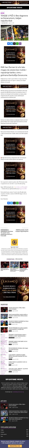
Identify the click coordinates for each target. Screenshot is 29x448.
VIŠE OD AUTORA (18, 259)
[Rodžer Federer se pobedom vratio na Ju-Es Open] (4, 365)
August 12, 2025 (23, 188)
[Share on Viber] (20, 43)
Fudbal (7, 10)
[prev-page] (13, 273)
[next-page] (15, 273)
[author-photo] (14, 242)
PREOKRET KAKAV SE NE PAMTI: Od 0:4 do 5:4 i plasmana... (18, 342)
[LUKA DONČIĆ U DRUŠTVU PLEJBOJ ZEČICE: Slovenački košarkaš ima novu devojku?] (4, 359)
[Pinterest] (16, 394)
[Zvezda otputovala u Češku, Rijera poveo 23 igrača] (5, 265)
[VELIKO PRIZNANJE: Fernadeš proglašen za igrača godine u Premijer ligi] (24, 265)
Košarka (10, 359)
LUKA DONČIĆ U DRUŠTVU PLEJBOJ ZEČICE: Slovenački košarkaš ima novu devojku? (18, 356)
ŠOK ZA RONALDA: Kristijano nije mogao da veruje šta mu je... (18, 348)
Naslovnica (2, 10)
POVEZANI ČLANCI (10, 259)
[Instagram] (13, 394)
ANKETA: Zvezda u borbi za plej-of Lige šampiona (22, 230)
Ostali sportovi (11, 337)
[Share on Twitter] (14, 43)
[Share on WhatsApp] (17, 43)
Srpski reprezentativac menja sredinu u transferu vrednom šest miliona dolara (14, 270)
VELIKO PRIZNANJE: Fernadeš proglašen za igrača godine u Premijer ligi (24, 270)
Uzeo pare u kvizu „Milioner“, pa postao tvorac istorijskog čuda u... (18, 369)
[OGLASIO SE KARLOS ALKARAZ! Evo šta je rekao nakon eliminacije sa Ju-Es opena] (4, 323)
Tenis (10, 324)
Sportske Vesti (5, 22)
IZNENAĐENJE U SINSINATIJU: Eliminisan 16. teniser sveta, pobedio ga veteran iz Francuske (7, 232)
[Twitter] (19, 394)
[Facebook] (10, 394)
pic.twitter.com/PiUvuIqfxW (21, 187)
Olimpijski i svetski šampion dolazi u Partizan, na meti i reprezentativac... (17, 335)
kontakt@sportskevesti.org (18, 391)
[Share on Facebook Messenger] (11, 43)
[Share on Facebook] (8, 43)
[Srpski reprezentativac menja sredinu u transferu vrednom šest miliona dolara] (14, 265)
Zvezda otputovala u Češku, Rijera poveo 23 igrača (5, 269)
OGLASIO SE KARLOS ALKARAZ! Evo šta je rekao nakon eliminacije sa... (18, 322)
